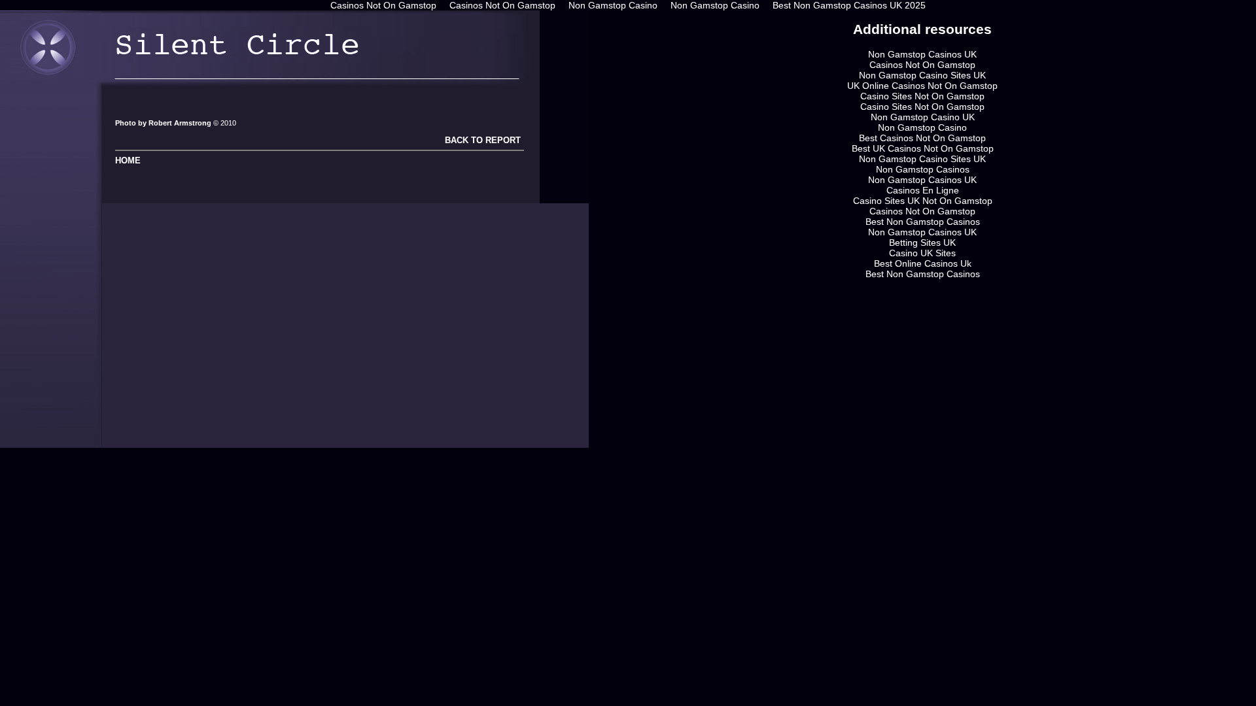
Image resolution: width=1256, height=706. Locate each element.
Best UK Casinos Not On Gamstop (923, 148)
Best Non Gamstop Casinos (922, 221)
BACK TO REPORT (481, 140)
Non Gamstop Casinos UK (922, 54)
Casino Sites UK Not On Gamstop (922, 200)
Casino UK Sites (922, 253)
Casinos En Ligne (922, 190)
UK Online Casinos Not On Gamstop (922, 85)
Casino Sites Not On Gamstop (922, 96)
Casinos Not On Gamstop (922, 64)
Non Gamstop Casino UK (923, 117)
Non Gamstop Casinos (922, 169)
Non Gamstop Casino (922, 127)
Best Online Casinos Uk (922, 263)
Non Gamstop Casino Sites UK (922, 75)
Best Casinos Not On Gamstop (922, 138)
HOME (128, 160)
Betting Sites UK (922, 242)
